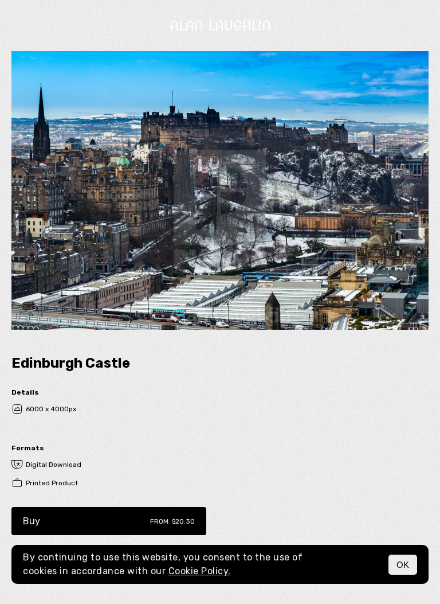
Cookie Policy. (199, 571)
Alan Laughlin (220, 25)
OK (402, 565)
